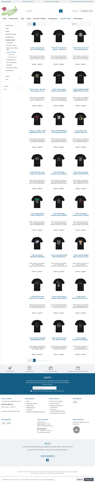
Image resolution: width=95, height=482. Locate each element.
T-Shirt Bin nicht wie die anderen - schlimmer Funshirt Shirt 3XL (59, 48)
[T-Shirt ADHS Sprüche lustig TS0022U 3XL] (37, 201)
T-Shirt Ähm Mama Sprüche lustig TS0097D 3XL (81, 214)
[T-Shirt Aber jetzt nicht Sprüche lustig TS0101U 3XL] (80, 160)
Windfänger (9, 65)
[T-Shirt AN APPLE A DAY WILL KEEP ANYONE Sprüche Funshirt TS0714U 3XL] (58, 326)
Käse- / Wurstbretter (11, 62)
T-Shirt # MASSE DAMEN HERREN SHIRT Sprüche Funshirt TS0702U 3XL (81, 90)
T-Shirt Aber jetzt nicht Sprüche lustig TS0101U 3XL (80, 173)
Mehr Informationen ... (49, 479)
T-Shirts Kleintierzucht (12, 57)
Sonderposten (9, 37)
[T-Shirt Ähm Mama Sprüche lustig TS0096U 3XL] (58, 201)
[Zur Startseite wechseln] (9, 11)
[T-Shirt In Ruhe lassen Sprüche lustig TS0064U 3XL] (58, 77)
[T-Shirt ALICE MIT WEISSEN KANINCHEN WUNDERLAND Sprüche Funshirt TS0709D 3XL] (37, 243)
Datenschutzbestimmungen (45, 391)
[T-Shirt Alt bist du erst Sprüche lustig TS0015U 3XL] (58, 284)
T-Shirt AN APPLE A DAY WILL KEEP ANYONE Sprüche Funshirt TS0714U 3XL (59, 339)
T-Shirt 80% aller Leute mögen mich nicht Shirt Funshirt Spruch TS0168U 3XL (37, 173)
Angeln (7, 31)
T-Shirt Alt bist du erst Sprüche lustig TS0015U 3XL (59, 297)
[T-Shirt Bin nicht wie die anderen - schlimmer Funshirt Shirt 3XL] (58, 35)
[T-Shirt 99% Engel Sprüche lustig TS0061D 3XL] (58, 160)
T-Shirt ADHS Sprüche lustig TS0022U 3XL (37, 214)
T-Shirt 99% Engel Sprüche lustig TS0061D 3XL (59, 173)
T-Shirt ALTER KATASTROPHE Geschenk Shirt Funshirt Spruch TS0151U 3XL (80, 297)
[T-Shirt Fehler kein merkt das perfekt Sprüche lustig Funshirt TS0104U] (80, 35)
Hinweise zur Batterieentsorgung (35, 412)
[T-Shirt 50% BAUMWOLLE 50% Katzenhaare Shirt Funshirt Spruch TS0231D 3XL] (58, 118)
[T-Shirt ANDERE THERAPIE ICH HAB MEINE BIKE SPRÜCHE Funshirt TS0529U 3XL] (80, 326)
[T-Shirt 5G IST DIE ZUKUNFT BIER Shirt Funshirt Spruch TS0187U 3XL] (80, 118)
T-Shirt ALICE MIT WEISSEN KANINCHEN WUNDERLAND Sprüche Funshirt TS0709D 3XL (37, 256)
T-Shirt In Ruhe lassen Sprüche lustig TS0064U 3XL (59, 90)
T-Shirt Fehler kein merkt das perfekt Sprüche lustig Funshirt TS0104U (81, 48)
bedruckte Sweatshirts (11, 67)
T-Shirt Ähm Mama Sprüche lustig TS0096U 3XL (59, 214)
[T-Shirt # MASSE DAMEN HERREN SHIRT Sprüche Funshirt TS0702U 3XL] (80, 77)
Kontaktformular (15, 411)
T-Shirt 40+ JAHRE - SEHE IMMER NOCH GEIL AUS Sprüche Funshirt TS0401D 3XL (37, 131)
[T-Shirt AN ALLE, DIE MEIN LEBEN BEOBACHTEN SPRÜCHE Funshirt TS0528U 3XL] (37, 326)
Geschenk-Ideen (10, 40)
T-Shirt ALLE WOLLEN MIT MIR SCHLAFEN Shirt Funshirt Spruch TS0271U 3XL (59, 256)
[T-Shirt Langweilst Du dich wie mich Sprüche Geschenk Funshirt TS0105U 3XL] (37, 35)
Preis (6, 79)
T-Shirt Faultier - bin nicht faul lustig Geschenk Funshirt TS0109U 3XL (37, 90)
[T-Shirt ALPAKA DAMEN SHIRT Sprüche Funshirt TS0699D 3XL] (80, 243)
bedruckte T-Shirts (11, 52)
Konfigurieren (89, 479)
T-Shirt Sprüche (11, 54)
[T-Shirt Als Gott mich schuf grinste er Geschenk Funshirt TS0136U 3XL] (37, 284)
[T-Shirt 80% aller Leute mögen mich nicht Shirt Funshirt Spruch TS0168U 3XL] (37, 160)
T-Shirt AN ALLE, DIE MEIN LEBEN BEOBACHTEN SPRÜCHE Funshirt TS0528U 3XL (37, 339)
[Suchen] (61, 11)
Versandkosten (43, 471)
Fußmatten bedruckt (11, 45)
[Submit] (59, 388)
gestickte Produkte (11, 34)
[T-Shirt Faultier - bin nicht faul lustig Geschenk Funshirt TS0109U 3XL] (37, 77)
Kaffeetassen (9, 42)
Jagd (7, 28)
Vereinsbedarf (9, 70)
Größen (7, 76)
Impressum (29, 409)
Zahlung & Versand (31, 403)
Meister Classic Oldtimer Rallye (12, 48)
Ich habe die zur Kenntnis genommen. (48, 391)
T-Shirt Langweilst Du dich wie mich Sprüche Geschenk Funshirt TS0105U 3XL (37, 48)
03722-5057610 (7, 404)
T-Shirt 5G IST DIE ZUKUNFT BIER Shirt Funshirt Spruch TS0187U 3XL (80, 131)
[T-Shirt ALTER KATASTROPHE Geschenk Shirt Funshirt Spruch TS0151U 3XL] (80, 284)
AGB (27, 401)
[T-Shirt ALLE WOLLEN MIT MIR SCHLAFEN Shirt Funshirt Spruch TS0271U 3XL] (58, 243)
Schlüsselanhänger (11, 59)
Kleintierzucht (9, 25)
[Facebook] (47, 460)
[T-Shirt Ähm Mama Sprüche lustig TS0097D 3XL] (80, 201)
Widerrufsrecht (30, 407)
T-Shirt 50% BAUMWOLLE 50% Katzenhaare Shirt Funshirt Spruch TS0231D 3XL (59, 131)
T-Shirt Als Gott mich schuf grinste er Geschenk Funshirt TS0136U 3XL (37, 297)
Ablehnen (80, 479)
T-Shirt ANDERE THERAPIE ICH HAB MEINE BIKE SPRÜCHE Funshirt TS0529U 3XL (80, 339)
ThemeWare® (61, 473)
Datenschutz (30, 405)
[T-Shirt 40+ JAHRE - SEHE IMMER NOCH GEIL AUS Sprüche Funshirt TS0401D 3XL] (37, 118)
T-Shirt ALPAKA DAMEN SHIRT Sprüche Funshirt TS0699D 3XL (80, 256)
